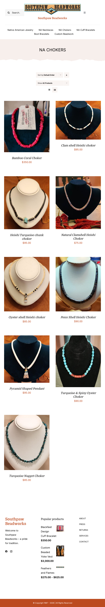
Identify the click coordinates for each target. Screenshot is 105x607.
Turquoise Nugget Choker (27, 476)
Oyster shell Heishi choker (26, 317)
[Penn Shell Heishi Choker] (78, 259)
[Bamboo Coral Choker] (26, 103)
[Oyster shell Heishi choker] (26, 259)
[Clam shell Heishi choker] (78, 103)
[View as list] (54, 89)
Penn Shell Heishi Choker (78, 317)
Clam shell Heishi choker (78, 145)
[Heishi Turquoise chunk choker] (26, 178)
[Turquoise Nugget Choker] (26, 417)
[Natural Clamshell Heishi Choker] (78, 178)
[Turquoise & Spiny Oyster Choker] (78, 337)
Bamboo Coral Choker (27, 158)
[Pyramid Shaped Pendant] (26, 337)
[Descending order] (66, 75)
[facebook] (6, 551)
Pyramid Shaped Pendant (26, 388)
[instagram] (11, 551)
